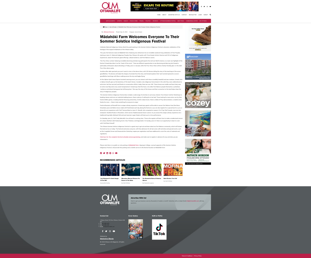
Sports (119, 21)
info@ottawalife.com (192, 201)
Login (200, 14)
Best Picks (181, 21)
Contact (184, 14)
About (164, 14)
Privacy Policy (198, 256)
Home (158, 14)
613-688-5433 (105, 223)
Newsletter (192, 14)
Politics (148, 21)
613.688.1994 (105, 225)
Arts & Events (110, 21)
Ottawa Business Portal (168, 21)
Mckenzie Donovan (109, 32)
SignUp (206, 14)
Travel (141, 21)
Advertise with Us (174, 14)
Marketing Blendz (107, 239)
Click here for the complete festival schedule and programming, (120, 137)
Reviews (155, 21)
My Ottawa (203, 21)
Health (126, 21)
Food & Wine (134, 21)
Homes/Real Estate (192, 21)
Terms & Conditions (187, 256)
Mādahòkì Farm (134, 145)
